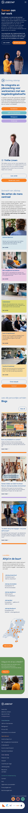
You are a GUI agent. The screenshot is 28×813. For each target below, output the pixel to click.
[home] (7, 2)
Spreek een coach (19, 42)
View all (22, 409)
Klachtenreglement (6, 790)
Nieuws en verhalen (4, 771)
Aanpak (3, 760)
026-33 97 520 (5, 714)
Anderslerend (5, 745)
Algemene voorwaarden (8, 784)
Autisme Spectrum (6, 739)
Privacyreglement (6, 787)
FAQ (2, 781)
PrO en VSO (4, 729)
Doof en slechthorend (7, 748)
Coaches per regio (6, 763)
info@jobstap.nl (5, 716)
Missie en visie (5, 758)
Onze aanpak (14, 381)
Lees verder (6, 42)
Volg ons (5, 672)
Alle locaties (7, 646)
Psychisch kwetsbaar (7, 751)
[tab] (14, 577)
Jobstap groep (5, 766)
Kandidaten (14, 109)
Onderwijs (14, 121)
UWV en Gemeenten (14, 113)
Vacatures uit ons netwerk (8, 732)
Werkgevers (14, 117)
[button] (25, 2)
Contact (14, 386)
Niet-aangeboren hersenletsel (9, 742)
